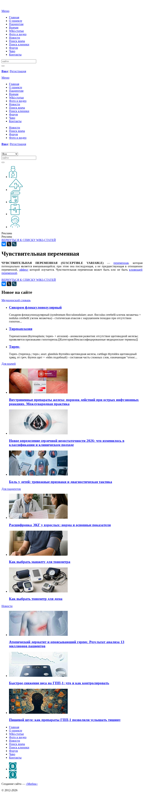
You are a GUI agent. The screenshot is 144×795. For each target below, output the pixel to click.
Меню (5, 11)
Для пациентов (11, 489)
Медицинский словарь (16, 300)
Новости (14, 37)
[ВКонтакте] (4, 244)
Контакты (15, 54)
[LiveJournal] (14, 244)
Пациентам (16, 24)
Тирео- (14, 347)
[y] (3, 65)
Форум (13, 47)
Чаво (12, 51)
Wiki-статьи (16, 30)
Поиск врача (17, 41)
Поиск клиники (19, 44)
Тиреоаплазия (20, 329)
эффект (23, 269)
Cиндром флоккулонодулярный (35, 307)
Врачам (13, 27)
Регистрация (18, 71)
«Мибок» (32, 783)
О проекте (15, 20)
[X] (9, 244)
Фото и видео (17, 34)
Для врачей (9, 363)
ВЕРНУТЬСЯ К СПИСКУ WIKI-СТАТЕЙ (29, 240)
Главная (14, 17)
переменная (120, 262)
